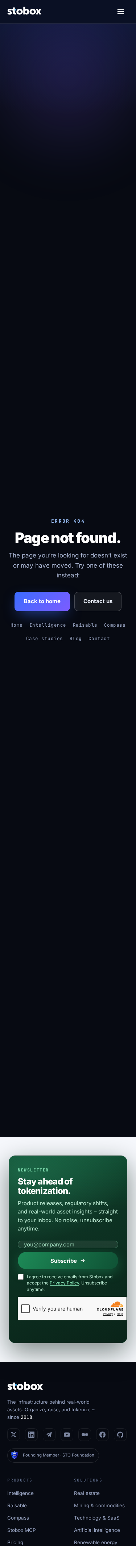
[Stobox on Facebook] (102, 1434)
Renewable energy (96, 1542)
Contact (99, 638)
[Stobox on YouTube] (67, 1434)
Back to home (42, 601)
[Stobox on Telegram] (49, 1434)
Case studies (44, 638)
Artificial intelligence (97, 1530)
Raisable (85, 625)
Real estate (87, 1493)
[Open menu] (121, 12)
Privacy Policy (64, 1283)
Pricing (15, 1542)
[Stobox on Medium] (84, 1434)
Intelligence (47, 625)
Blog (76, 638)
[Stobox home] (24, 12)
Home (17, 625)
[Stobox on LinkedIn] (31, 1434)
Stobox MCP (21, 1530)
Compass (115, 625)
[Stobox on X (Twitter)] (13, 1434)
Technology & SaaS (97, 1518)
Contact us (97, 601)
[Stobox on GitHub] (120, 1434)
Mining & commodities (99, 1505)
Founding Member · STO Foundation (58, 1455)
